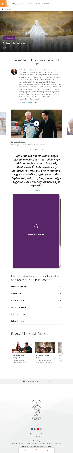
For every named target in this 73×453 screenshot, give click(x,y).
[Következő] (42, 150)
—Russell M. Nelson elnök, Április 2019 (29, 102)
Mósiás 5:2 (37, 190)
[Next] (59, 353)
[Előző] (31, 150)
